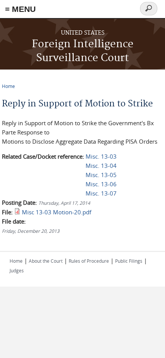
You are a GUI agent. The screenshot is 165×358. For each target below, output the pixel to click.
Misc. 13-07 (101, 193)
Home (8, 86)
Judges (17, 270)
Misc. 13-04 (101, 165)
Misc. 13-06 (101, 184)
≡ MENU (20, 9)
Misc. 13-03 (101, 156)
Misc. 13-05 (101, 175)
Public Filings (128, 261)
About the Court (46, 261)
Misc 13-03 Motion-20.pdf (56, 212)
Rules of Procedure (89, 261)
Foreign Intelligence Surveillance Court (83, 51)
